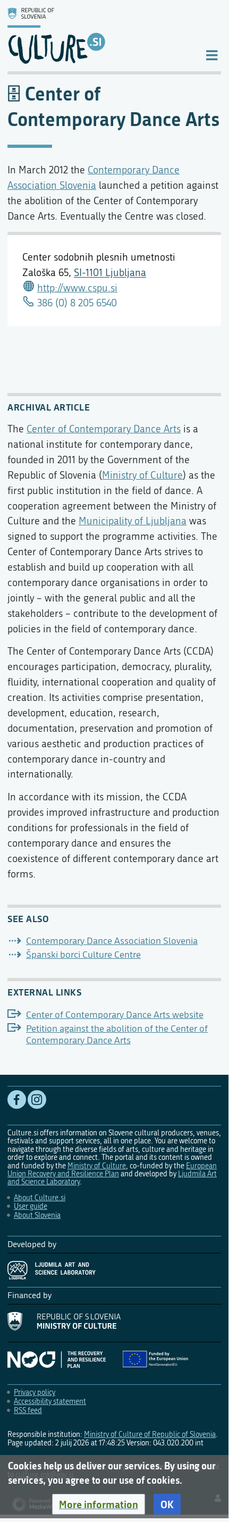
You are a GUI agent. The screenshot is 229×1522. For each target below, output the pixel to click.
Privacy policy (34, 1392)
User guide (30, 1206)
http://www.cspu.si (77, 288)
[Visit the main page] (97, 35)
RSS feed (28, 1410)
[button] (98, 1504)
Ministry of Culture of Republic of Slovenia (150, 1434)
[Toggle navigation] (211, 54)
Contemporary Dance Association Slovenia (112, 941)
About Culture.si (39, 1197)
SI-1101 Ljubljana (110, 272)
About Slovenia (37, 1215)
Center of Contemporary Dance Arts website (114, 1015)
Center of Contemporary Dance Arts (104, 429)
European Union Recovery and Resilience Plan (112, 1169)
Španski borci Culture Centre (83, 954)
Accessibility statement (50, 1401)
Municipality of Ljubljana (132, 521)
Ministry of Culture (142, 475)
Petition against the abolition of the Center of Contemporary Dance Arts (117, 1034)
